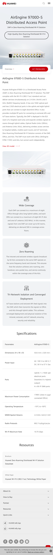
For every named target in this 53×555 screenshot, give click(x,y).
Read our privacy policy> (36, 552)
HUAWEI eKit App (15, 523)
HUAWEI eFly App (15, 528)
